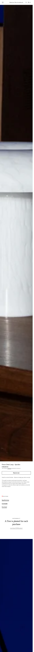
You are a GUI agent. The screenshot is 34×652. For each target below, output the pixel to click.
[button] (3, 2)
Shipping (9, 468)
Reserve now (16, 473)
